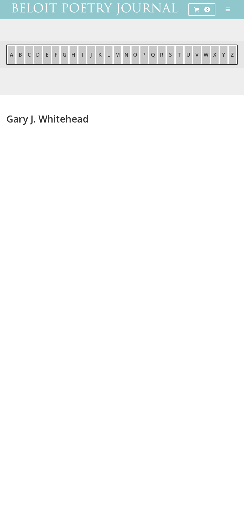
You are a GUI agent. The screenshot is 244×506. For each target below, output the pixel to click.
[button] (228, 9)
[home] (94, 9)
